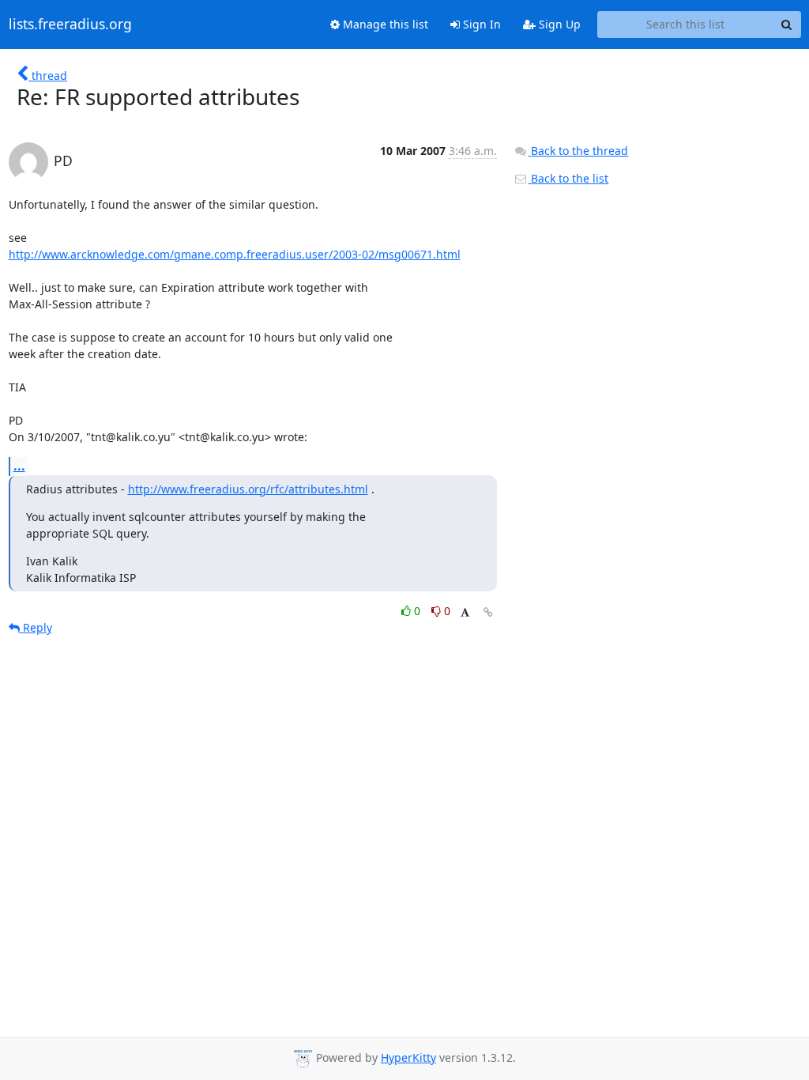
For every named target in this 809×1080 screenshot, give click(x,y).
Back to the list (568, 178)
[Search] (787, 24)
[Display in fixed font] (465, 613)
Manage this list (384, 24)
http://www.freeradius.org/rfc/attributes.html (248, 489)
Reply (36, 627)
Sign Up (558, 24)
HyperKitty (408, 1057)
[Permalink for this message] (488, 612)
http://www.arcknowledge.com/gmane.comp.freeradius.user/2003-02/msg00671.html (235, 254)
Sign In (480, 24)
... (19, 465)
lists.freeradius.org (70, 24)
